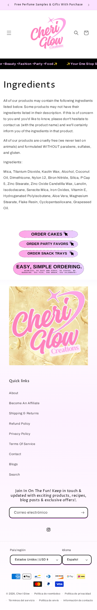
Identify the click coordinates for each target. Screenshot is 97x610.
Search (14, 474)
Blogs (13, 464)
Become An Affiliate (24, 403)
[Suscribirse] (83, 512)
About (13, 393)
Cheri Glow (23, 593)
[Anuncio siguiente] (89, 5)
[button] (9, 33)
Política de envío (49, 600)
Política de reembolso (47, 593)
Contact (15, 454)
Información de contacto (78, 600)
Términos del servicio (22, 600)
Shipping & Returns (24, 413)
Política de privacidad (78, 593)
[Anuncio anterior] (8, 5)
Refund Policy (19, 423)
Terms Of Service (22, 444)
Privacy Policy (19, 433)
